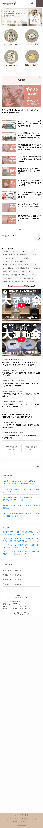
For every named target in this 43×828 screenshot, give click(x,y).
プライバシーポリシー (13, 819)
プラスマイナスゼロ (9, 265)
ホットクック (23, 265)
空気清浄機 (7, 278)
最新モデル (23, 275)
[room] (25, 613)
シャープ (32, 255)
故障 (24, 271)
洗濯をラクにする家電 (13, 584)
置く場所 (15, 281)
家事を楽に (7, 271)
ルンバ (33, 265)
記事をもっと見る (21, 229)
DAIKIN (6, 251)
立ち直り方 (17, 278)
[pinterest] (28, 613)
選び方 (25, 281)
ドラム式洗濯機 (20, 261)
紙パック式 (28, 278)
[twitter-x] (14, 613)
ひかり (32, 541)
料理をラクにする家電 (13, 579)
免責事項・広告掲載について (21, 822)
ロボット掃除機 (8, 268)
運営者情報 (24, 819)
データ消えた (7, 261)
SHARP (24, 251)
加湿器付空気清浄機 (22, 268)
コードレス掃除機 (9, 255)
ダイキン (6, 258)
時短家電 (6, 275)
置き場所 (6, 281)
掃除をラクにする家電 (13, 575)
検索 (38, 466)
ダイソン (15, 258)
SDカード (15, 251)
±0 (32, 251)
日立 (31, 271)
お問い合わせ (32, 819)
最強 (14, 275)
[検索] (39, 239)
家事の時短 (36, 268)
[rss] (28, 815)
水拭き (33, 275)
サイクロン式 (22, 255)
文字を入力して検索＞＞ (10, 236)
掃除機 (16, 271)
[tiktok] (21, 613)
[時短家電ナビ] (9, 3)
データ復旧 (26, 258)
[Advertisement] (21, 719)
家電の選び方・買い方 (13, 570)
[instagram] (18, 613)
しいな (32, 534)
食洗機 (33, 281)
